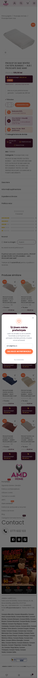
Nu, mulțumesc (19, 359)
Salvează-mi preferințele (19, 351)
